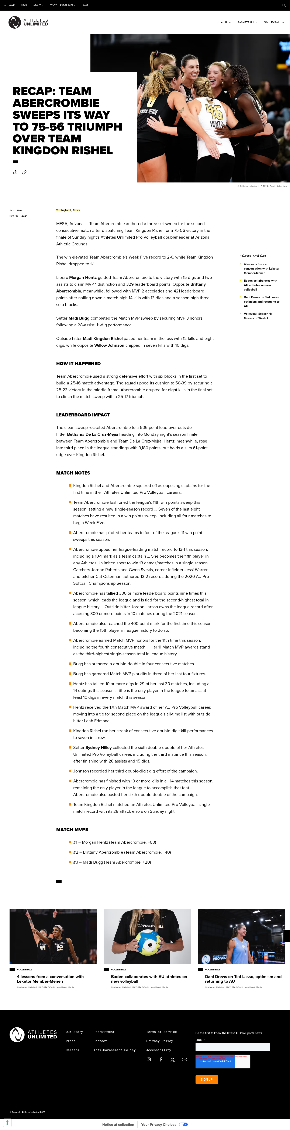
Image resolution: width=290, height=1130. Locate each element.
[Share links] (15, 172)
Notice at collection (118, 1124)
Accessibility (158, 1050)
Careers (72, 1050)
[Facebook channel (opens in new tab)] (160, 1059)
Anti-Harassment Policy (115, 1050)
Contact (100, 1041)
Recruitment (104, 1032)
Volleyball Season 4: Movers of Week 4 (258, 316)
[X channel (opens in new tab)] (172, 1059)
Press (70, 1041)
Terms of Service (161, 1032)
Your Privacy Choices (158, 1124)
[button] (284, 5)
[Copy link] (24, 172)
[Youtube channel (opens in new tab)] (184, 1059)
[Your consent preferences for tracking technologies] (7, 1123)
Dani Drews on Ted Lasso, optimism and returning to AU (262, 301)
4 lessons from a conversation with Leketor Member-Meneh (261, 268)
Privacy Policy (159, 1041)
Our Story (74, 1032)
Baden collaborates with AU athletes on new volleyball (260, 285)
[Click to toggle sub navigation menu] (230, 22)
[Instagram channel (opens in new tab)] (148, 1059)
